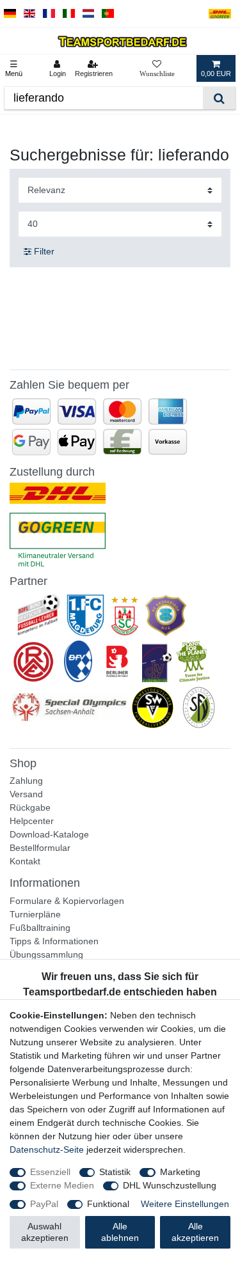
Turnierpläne (35, 914)
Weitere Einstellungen (185, 1204)
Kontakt (25, 861)
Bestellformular (40, 848)
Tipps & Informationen (54, 941)
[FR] (49, 13)
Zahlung (26, 780)
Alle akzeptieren (195, 1232)
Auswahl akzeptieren (44, 1232)
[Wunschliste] (157, 68)
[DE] (10, 13)
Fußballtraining (40, 928)
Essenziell (50, 1172)
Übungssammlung (46, 954)
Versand (26, 794)
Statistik (115, 1172)
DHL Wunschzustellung (169, 1185)
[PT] (108, 13)
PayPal (44, 1204)
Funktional (108, 1204)
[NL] (89, 13)
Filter (42, 251)
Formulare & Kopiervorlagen (67, 901)
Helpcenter (32, 821)
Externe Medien (62, 1185)
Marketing (180, 1172)
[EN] (30, 13)
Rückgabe (30, 807)
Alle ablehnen (120, 1232)
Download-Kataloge (49, 834)
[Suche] (219, 98)
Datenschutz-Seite (47, 1149)
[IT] (69, 13)
